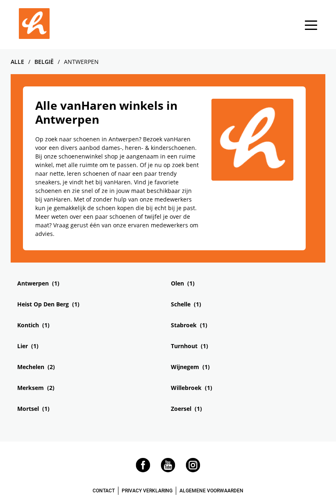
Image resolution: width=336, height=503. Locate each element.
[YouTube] (168, 470)
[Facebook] (143, 470)
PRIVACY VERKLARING (147, 491)
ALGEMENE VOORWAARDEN (211, 491)
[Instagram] (193, 470)
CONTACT (104, 491)
